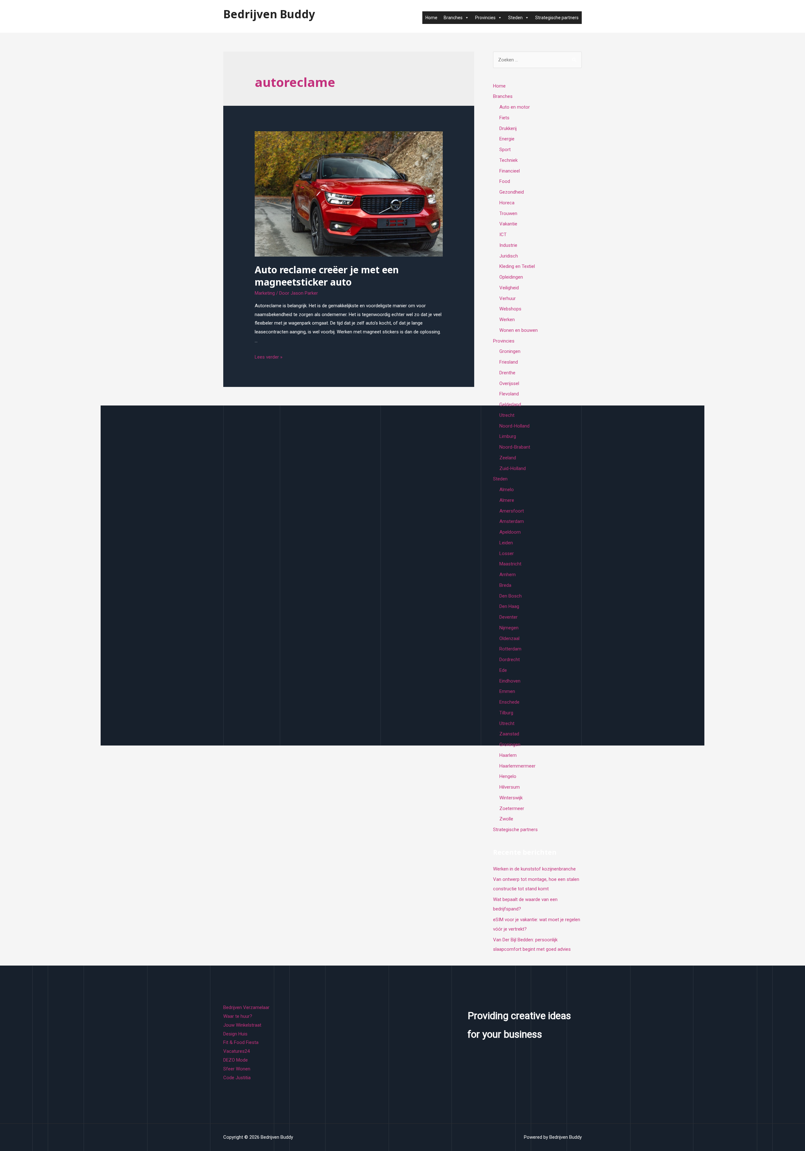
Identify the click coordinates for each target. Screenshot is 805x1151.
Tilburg (506, 713)
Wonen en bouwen (518, 330)
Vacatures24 (236, 1051)
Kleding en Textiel (517, 266)
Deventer (508, 617)
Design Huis (235, 1034)
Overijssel (509, 383)
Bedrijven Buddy (269, 14)
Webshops (510, 309)
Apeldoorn (510, 532)
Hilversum (509, 787)
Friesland (508, 362)
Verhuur (507, 298)
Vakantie (508, 224)
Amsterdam (511, 521)
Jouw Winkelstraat (242, 1025)
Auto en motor (514, 107)
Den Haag (509, 606)
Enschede (509, 702)
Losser (506, 553)
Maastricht (510, 564)
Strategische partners (557, 17)
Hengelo (507, 776)
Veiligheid (509, 288)
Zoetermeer (511, 808)
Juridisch (508, 256)
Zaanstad (509, 734)
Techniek (508, 160)
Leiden (506, 543)
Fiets (504, 118)
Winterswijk (511, 798)
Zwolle (506, 819)
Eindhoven (509, 681)
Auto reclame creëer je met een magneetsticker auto (327, 275)
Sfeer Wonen (236, 1069)
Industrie (508, 245)
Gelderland (510, 404)
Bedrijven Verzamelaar (246, 1007)
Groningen (509, 351)
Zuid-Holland (512, 468)
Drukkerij (508, 128)
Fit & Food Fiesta (240, 1042)
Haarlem (508, 755)
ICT (503, 234)
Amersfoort (511, 511)
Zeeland (507, 458)
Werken (507, 319)
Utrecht (506, 415)
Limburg (507, 436)
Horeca (506, 203)
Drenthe (507, 373)
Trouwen (508, 213)
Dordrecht (509, 659)
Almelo (506, 489)
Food (504, 181)
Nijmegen (509, 628)
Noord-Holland (514, 426)
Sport (505, 149)
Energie (506, 139)
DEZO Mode (235, 1060)
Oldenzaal (509, 638)
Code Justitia (237, 1077)
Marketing (265, 293)
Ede (503, 670)
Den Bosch (510, 596)
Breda (505, 585)
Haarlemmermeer (517, 766)
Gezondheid (511, 192)
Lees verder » (268, 357)
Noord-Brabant (514, 447)
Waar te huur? (237, 1016)
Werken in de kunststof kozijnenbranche (534, 869)
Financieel (509, 171)
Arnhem (507, 574)
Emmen (507, 691)
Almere (506, 500)
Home (431, 17)
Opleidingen (511, 277)
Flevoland (509, 394)
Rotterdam (510, 649)
